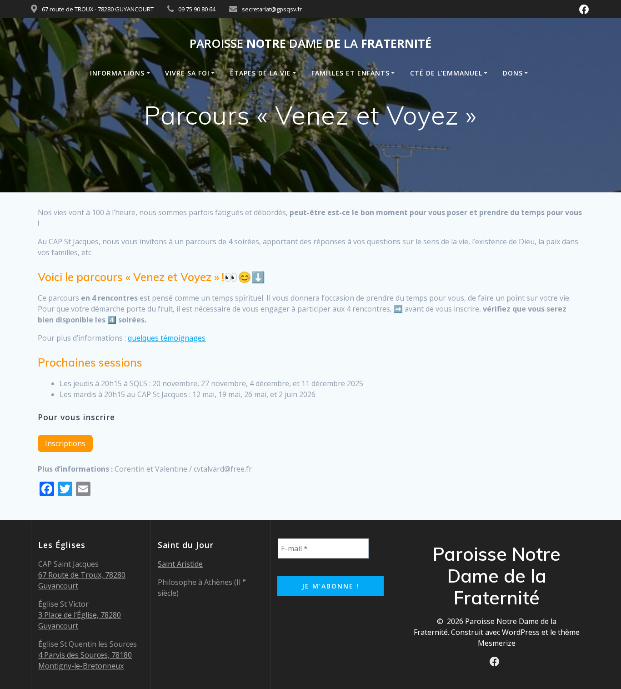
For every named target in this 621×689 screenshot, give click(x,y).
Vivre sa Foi (187, 73)
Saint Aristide (180, 564)
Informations (117, 73)
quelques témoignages (166, 338)
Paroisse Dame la (310, 44)
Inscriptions (65, 443)
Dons (513, 73)
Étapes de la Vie (260, 73)
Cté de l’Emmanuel (446, 73)
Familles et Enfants (350, 73)
